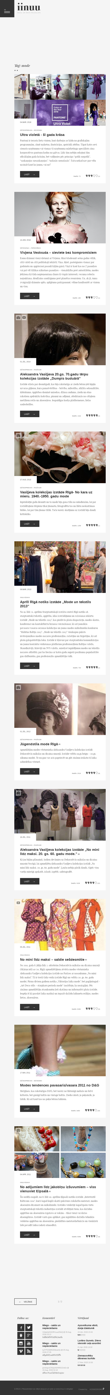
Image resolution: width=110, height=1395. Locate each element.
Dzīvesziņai (24, 248)
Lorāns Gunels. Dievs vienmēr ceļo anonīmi (89, 1342)
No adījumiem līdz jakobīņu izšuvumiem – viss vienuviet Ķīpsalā (58, 1189)
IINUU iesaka (25, 597)
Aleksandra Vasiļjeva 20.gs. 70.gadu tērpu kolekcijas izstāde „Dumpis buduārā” (54, 376)
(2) (59, 744)
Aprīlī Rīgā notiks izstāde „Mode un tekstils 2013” (55, 604)
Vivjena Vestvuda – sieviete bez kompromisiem (58, 252)
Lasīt (29, 174)
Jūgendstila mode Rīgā (39, 744)
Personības (36, 248)
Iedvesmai (38, 130)
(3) (50, 1191)
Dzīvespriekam (26, 130)
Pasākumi (37, 370)
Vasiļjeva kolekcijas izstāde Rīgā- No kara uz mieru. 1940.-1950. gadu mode (56, 494)
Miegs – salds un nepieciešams (51, 1327)
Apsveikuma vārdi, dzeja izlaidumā (88, 1327)
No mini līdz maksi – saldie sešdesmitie (52, 959)
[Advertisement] (60, 40)
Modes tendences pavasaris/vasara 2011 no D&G (59, 1085)
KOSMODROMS (96, 1389)
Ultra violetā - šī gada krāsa (42, 134)
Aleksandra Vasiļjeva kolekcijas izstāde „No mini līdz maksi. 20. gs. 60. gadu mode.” (59, 851)
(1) (86, 960)
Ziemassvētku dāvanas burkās (86, 1357)
